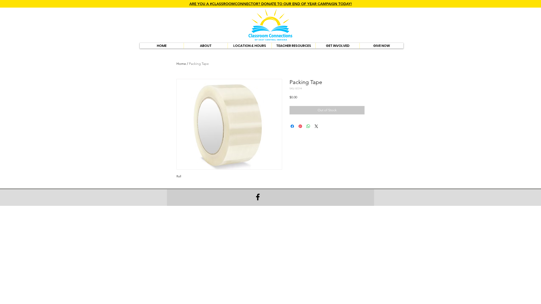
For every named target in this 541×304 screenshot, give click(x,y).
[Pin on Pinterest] (300, 126)
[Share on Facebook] (292, 126)
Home (181, 64)
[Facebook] (257, 197)
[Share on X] (316, 126)
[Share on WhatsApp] (308, 126)
